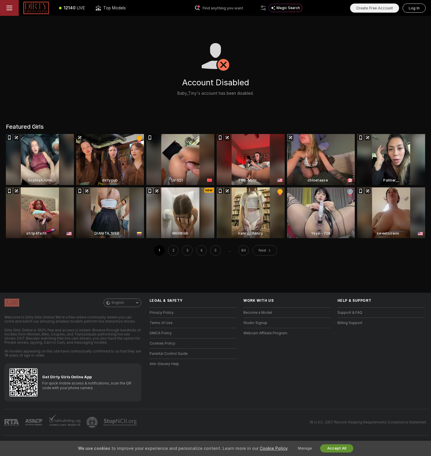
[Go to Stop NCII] (120, 422)
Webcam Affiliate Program (265, 333)
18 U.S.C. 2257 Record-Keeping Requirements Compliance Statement (367, 422)
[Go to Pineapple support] (92, 422)
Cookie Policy (273, 448)
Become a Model (257, 313)
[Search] (263, 8)
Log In (414, 8)
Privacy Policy (162, 313)
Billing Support (349, 323)
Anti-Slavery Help (164, 364)
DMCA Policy (161, 333)
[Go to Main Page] (36, 8)
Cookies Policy (162, 343)
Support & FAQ (349, 313)
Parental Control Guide (169, 354)
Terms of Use (161, 323)
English (118, 303)
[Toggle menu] (9, 8)
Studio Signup (255, 323)
